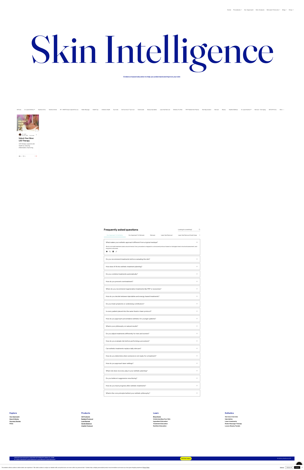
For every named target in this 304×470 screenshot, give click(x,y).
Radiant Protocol (87, 419)
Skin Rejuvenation (206, 109)
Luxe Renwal (85, 421)
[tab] (115, 235)
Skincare (216, 109)
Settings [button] (282, 467)
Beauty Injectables (152, 109)
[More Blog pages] (286, 9)
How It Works (14, 419)
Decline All (289, 467)
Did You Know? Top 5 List (127, 109)
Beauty (224, 109)
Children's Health (106, 109)
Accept (297, 467)
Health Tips (95, 109)
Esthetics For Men (177, 109)
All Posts (19, 109)
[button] (107, 251)
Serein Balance (86, 424)
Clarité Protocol (87, 426)
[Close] (302, 467)
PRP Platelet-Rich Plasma (192, 109)
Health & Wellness (233, 109)
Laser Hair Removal (165, 109)
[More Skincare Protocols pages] (279, 9)
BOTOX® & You (273, 109)
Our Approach (14, 417)
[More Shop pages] (293, 9)
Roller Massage (85, 109)
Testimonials (141, 109)
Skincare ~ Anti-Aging (260, 109)
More (281, 109)
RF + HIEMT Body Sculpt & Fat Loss (69, 109)
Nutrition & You (42, 109)
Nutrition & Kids (53, 109)
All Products (85, 417)
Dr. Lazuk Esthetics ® (29, 109)
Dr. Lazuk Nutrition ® (246, 109)
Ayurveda (115, 109)
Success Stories (15, 421)
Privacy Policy (146, 467)
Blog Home (157, 417)
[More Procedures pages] (241, 9)
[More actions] (37, 135)
